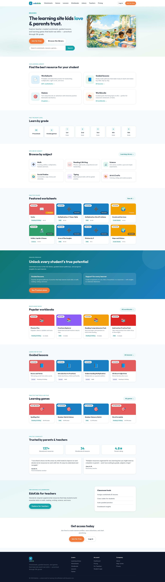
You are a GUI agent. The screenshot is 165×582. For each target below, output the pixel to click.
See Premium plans (39, 290)
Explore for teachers (40, 506)
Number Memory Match (93, 417)
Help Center (120, 563)
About (118, 561)
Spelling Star (35, 417)
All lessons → (129, 355)
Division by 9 (89, 238)
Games (57, 3)
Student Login (98, 569)
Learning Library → (127, 154)
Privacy (118, 566)
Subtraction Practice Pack (121, 328)
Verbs (33, 217)
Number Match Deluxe (66, 417)
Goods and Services (119, 217)
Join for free (131, 3)
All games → (129, 399)
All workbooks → (128, 309)
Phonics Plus (35, 328)
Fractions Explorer (64, 328)
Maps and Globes (118, 238)
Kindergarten (52, 132)
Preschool (36, 132)
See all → (130, 198)
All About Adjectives (119, 373)
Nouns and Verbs (37, 373)
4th (113, 132)
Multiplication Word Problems (95, 217)
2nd (82, 132)
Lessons (65, 3)
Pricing (100, 3)
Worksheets (48, 3)
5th (128, 132)
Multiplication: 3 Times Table (68, 217)
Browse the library (56, 41)
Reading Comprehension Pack (95, 328)
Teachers (92, 3)
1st (67, 132)
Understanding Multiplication (95, 373)
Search (70, 48)
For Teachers (98, 566)
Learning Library (76, 561)
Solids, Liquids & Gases (39, 238)
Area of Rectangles (65, 238)
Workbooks (75, 3)
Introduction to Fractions (67, 373)
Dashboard (97, 561)
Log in (121, 3)
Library (84, 3)
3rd (97, 132)
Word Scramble (117, 417)
